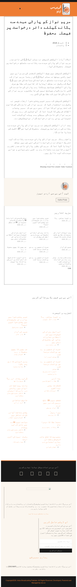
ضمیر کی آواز (65, 247)
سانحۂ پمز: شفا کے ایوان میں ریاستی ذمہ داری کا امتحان (17, 388)
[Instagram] (21, 473)
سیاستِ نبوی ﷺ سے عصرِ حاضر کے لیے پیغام (18, 424)
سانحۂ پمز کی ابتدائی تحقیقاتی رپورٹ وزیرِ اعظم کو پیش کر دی (39, 235)
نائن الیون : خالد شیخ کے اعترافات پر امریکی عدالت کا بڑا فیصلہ (16, 260)
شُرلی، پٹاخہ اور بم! (17, 378)
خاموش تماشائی (19, 400)
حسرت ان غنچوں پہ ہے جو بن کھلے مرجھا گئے (39, 248)
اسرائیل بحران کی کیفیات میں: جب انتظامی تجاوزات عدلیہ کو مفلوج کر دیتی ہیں (16, 236)
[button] (20, 8)
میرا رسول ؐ (55, 412)
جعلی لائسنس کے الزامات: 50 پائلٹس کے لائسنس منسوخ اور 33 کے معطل (16, 220)
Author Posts (62, 200)
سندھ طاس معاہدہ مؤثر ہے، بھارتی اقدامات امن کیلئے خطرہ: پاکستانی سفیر (61, 261)
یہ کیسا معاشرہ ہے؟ (62, 218)
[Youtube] (40, 473)
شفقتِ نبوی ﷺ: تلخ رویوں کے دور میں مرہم (52, 403)
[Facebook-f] (55, 473)
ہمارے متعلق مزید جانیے (38, 514)
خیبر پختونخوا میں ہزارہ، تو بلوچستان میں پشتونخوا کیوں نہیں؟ (40, 221)
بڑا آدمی (56, 378)
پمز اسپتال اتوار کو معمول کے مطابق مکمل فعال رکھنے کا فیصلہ (62, 235)
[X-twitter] (47, 473)
